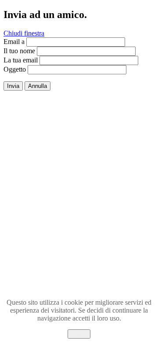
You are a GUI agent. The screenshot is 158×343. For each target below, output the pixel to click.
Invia (13, 86)
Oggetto (15, 69)
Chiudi (79, 334)
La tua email (21, 60)
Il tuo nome (19, 51)
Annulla (37, 86)
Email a (14, 41)
